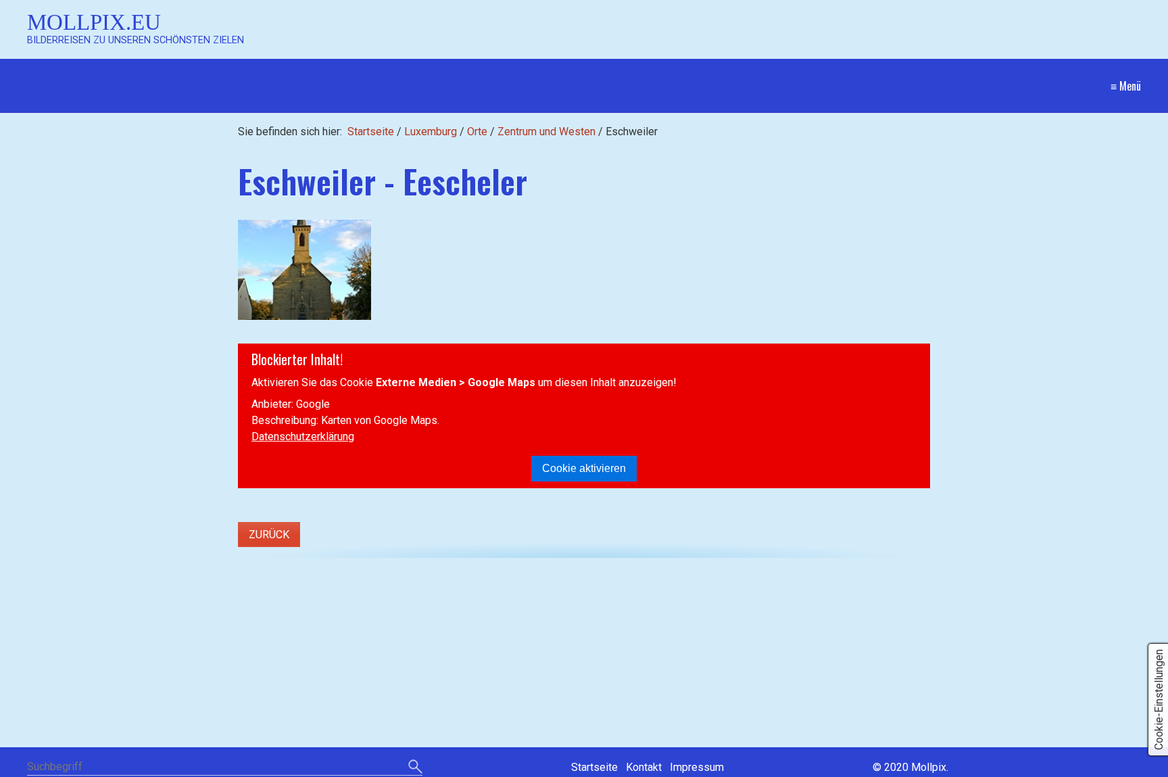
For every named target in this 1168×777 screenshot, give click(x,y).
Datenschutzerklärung (302, 436)
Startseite (370, 131)
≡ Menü (1126, 86)
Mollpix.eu (94, 21)
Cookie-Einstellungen (1158, 699)
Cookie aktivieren (584, 468)
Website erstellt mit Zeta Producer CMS (1046, 767)
